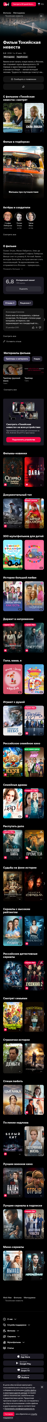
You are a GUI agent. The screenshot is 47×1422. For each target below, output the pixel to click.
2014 (9, 53)
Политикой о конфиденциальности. (20, 1409)
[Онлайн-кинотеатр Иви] (6, 4)
